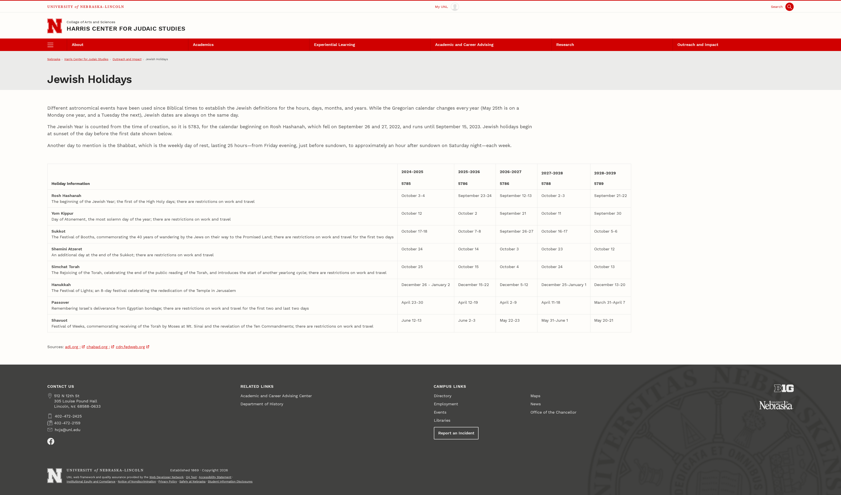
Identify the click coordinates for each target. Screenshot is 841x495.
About (77, 44)
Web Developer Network (166, 477)
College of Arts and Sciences (91, 22)
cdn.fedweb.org (130, 346)
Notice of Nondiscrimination (137, 481)
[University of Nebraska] (776, 405)
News (535, 404)
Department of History (261, 404)
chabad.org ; (98, 346)
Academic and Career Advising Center (276, 395)
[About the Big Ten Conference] (784, 388)
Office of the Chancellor (553, 412)
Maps (535, 395)
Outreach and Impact (697, 44)
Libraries (442, 420)
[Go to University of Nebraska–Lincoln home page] (54, 26)
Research (565, 44)
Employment (446, 404)
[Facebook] (50, 441)
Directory (442, 395)
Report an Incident (456, 433)
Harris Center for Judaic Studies (126, 28)
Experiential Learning (334, 44)
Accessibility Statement (215, 477)
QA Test (191, 477)
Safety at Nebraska (192, 481)
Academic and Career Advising (464, 44)
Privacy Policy (167, 481)
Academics (203, 44)
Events (440, 412)
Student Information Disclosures (230, 481)
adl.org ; (73, 346)
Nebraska (53, 59)
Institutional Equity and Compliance (91, 481)
